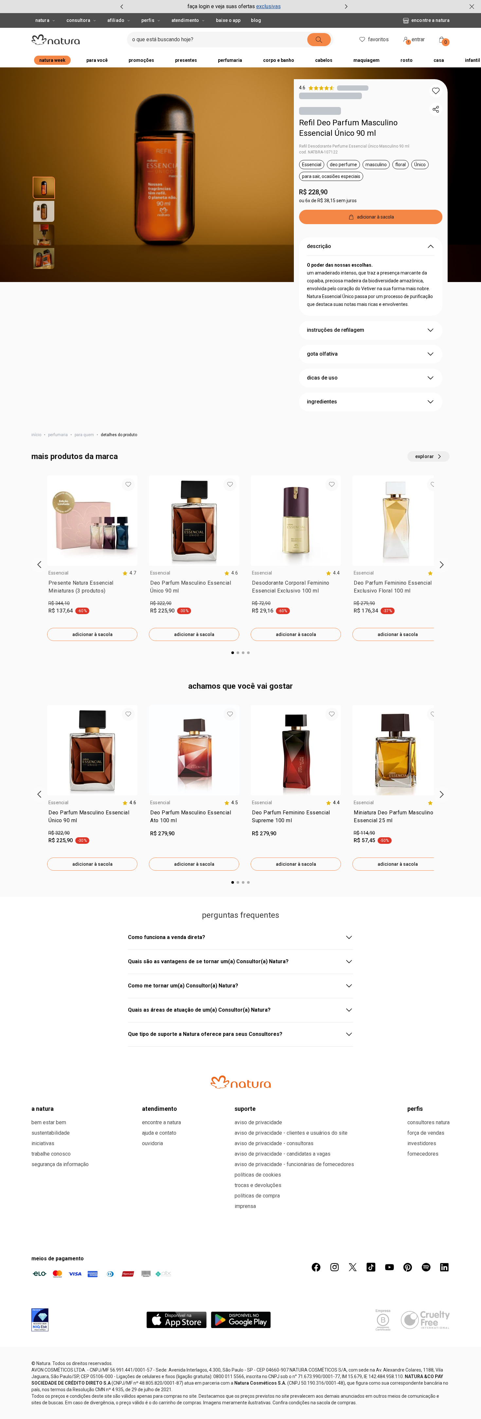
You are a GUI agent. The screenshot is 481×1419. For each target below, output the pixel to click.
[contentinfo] (129, 573)
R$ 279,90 (364, 603)
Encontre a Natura (430, 20)
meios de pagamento (57, 1258)
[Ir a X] (352, 1267)
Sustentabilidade (50, 1133)
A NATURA (42, 1108)
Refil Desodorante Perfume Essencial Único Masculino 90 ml (354, 146)
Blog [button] (256, 20)
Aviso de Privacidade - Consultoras (274, 1143)
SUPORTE (245, 1108)
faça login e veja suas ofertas (221, 6)
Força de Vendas (425, 1133)
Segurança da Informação (60, 1164)
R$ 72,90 (261, 603)
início (36, 435)
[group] (233, 6)
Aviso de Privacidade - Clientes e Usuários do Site (291, 1133)
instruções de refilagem (335, 330)
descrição (319, 246)
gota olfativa (322, 354)
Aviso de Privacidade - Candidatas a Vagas (282, 1154)
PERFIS (415, 1108)
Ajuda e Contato (159, 1133)
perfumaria (58, 435)
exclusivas (268, 6)
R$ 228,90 (313, 192)
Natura (42, 20)
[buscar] (319, 39)
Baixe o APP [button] (228, 20)
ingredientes (322, 402)
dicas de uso (322, 378)
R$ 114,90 (364, 833)
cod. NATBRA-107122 (318, 152)
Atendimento (185, 20)
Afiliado (115, 20)
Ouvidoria (152, 1143)
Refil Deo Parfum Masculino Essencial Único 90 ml (348, 128)
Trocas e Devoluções (258, 1185)
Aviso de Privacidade (258, 1122)
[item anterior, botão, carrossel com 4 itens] (122, 6)
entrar (416, 40)
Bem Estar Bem (48, 1122)
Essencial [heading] (58, 573)
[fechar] (472, 6)
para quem (84, 435)
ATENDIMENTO (159, 1108)
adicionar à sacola (92, 634)
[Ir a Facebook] (316, 1267)
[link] (92, 588)
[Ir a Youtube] (389, 1267)
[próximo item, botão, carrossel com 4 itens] (346, 6)
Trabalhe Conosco (51, 1154)
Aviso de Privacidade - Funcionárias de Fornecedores (294, 1164)
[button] (435, 91)
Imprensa (245, 1206)
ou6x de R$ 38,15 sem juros (328, 200)
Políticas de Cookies (258, 1175)
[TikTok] (371, 1267)
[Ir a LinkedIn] (444, 1267)
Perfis (147, 20)
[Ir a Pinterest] (407, 1267)
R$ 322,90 (160, 603)
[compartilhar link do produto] (435, 109)
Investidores (421, 1143)
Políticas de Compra (257, 1196)
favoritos (378, 39)
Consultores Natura (428, 1122)
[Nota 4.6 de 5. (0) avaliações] (352, 87)
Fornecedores (422, 1154)
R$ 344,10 (59, 603)
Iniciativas (42, 1143)
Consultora (78, 20)
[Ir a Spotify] (426, 1267)
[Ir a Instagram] (334, 1267)
